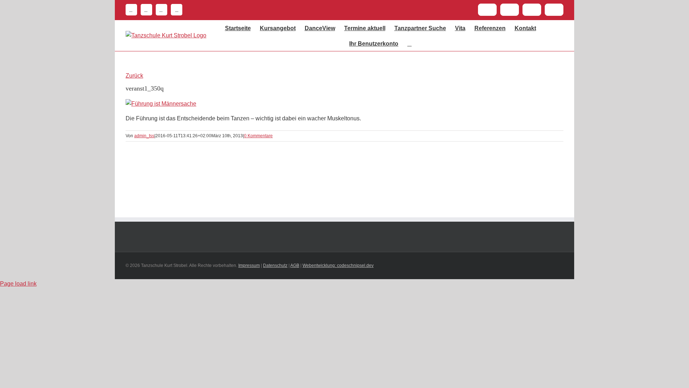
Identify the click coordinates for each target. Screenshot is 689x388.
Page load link (18, 284)
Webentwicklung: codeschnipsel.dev (338, 265)
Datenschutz (275, 265)
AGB (294, 265)
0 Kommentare (258, 135)
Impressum (249, 265)
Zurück (134, 76)
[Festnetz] (131, 9)
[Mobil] (174, 9)
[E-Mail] (144, 9)
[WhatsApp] (159, 9)
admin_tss (144, 135)
